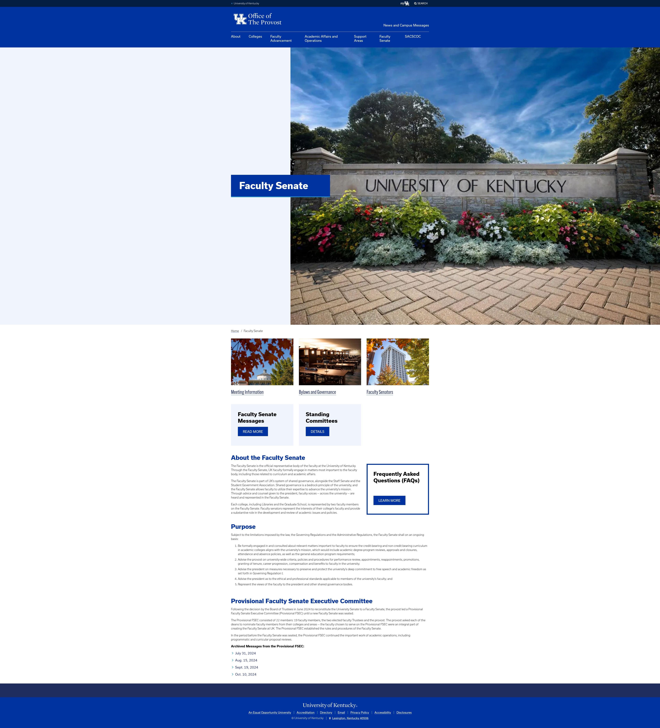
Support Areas (360, 38)
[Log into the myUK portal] (405, 3)
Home (235, 330)
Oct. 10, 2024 (245, 674)
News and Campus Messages (406, 25)
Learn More (389, 500)
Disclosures (404, 712)
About (235, 36)
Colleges (255, 36)
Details (317, 432)
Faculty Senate (385, 38)
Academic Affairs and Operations (321, 38)
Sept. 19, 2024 (246, 667)
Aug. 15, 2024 (246, 660)
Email (341, 712)
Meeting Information (247, 392)
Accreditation (306, 712)
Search (422, 3)
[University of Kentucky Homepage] (330, 705)
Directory (326, 712)
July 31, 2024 (245, 653)
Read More (253, 432)
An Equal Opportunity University (270, 712)
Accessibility (383, 712)
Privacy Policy (359, 712)
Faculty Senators (380, 392)
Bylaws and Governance (317, 392)
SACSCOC (413, 36)
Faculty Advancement (281, 38)
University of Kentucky (246, 3)
